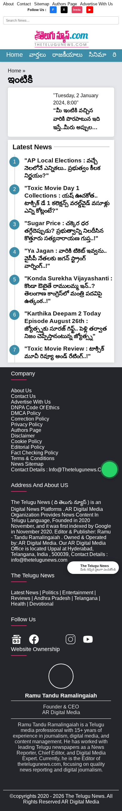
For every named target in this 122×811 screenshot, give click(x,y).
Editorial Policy (27, 447)
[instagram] (70, 640)
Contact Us (23, 396)
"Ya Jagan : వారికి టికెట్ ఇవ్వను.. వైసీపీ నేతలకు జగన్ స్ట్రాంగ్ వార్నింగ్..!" (65, 258)
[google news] (16, 640)
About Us (21, 390)
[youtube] (88, 640)
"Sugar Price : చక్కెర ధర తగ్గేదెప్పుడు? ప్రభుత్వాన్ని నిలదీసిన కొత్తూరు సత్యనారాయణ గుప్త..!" (64, 230)
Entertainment (77, 592)
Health (18, 604)
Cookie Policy (26, 441)
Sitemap (41, 4)
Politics (50, 592)
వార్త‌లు (37, 54)
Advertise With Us (96, 4)
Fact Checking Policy (34, 452)
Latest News (32, 147)
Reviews (20, 598)
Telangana (86, 598)
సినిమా (97, 54)
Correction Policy (30, 418)
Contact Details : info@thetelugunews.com (59, 469)
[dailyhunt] (105, 640)
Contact (24, 4)
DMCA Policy (26, 413)
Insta (77, 9)
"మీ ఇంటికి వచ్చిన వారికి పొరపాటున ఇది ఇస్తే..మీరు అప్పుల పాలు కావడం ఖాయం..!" (76, 127)
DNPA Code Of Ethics (35, 407)
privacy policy (27, 424)
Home (14, 54)
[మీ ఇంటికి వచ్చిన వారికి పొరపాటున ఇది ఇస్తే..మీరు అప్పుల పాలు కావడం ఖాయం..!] (31, 124)
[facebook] (33, 640)
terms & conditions (32, 458)
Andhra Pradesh (52, 598)
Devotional (41, 604)
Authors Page (64, 4)
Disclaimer (23, 435)
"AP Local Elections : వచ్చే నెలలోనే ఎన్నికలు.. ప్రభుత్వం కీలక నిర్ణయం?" (62, 168)
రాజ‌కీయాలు (67, 54)
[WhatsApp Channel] (109, 469)
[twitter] (52, 640)
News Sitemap (27, 464)
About (8, 4)
